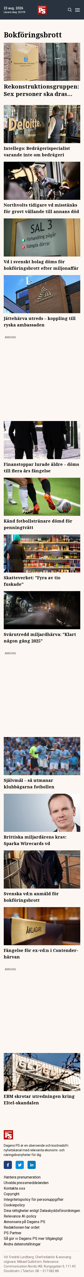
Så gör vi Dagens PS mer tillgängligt (33, 1238)
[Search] (70, 10)
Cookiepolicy (14, 1205)
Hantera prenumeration (22, 1177)
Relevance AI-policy (20, 1216)
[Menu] (77, 10)
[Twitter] (20, 1165)
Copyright (11, 1194)
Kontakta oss (14, 1188)
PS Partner (12, 1233)
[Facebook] (8, 1165)
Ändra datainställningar (22, 1244)
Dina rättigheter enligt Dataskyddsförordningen (42, 1210)
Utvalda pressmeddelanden (26, 1183)
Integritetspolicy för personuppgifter (33, 1199)
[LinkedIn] (32, 1165)
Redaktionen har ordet (21, 1227)
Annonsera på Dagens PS (24, 1222)
